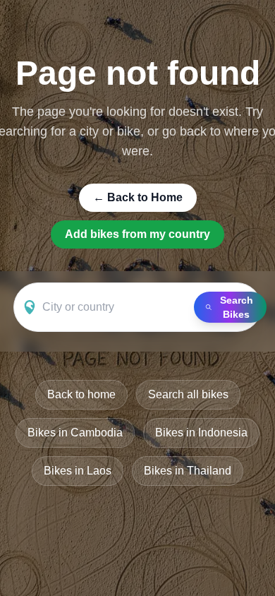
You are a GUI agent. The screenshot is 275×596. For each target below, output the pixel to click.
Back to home (81, 394)
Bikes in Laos (77, 471)
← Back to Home (138, 197)
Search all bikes (188, 394)
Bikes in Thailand (187, 471)
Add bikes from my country (137, 234)
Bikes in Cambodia (75, 433)
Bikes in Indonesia (201, 433)
